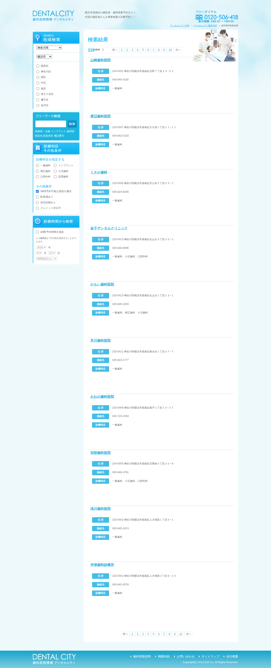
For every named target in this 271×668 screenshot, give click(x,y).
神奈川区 (46, 71)
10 (170, 49)
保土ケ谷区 (47, 94)
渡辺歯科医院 (100, 116)
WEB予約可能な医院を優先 (56, 191)
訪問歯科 (63, 176)
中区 (43, 82)
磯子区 (44, 99)
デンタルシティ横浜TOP (205, 25)
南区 (43, 88)
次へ (178, 49)
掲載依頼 (164, 656)
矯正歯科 (45, 171)
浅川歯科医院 (100, 508)
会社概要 (232, 656)
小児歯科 (63, 171)
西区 (43, 77)
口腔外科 (45, 176)
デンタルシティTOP (179, 25)
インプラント (65, 165)
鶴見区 (44, 65)
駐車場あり (46, 196)
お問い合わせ (186, 656)
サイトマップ (210, 656)
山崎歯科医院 (100, 60)
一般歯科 (45, 165)
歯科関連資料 (142, 656)
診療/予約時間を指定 (52, 231)
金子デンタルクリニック (109, 228)
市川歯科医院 (100, 340)
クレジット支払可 (50, 207)
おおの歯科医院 (102, 396)
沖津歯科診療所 (102, 565)
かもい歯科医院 (102, 284)
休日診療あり (48, 202)
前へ (114, 49)
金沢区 (44, 105)
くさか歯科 (98, 172)
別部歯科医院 (100, 453)
